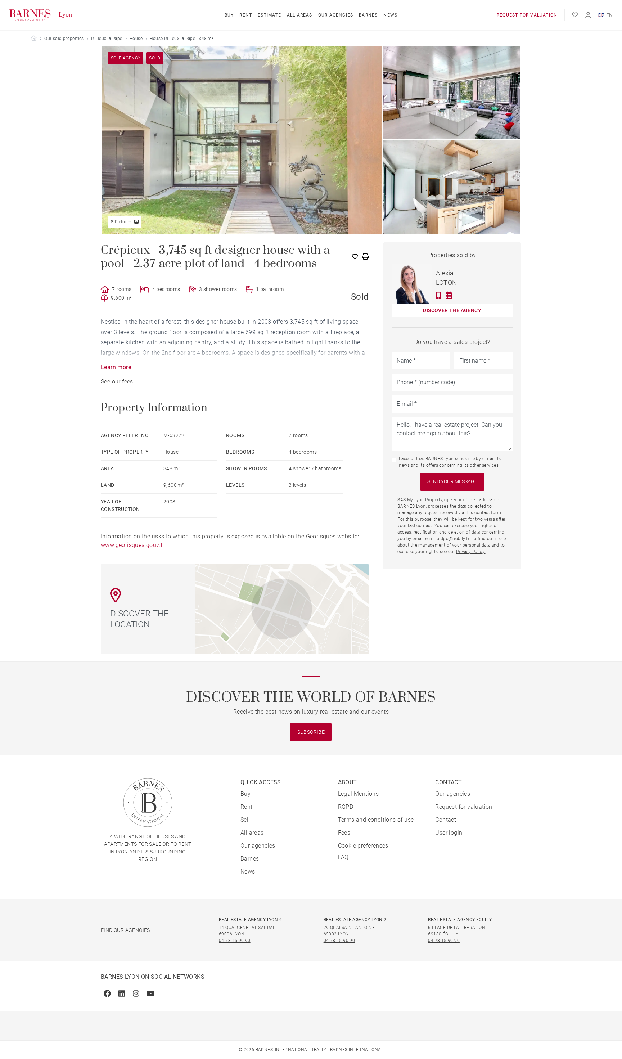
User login (448, 832)
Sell (245, 819)
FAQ (343, 857)
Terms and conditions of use (376, 819)
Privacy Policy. (470, 551)
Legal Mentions (358, 793)
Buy (229, 15)
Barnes (368, 15)
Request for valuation (527, 15)
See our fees (117, 381)
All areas (299, 15)
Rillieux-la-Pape (106, 38)
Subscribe (311, 732)
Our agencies (335, 15)
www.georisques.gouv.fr (132, 545)
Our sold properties (64, 38)
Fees (344, 832)
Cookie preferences (363, 845)
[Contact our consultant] (438, 295)
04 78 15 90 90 (235, 940)
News (390, 15)
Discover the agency (452, 310)
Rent (245, 15)
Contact (445, 819)
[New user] (588, 15)
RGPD (345, 806)
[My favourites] (575, 15)
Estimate (269, 15)
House (136, 38)
